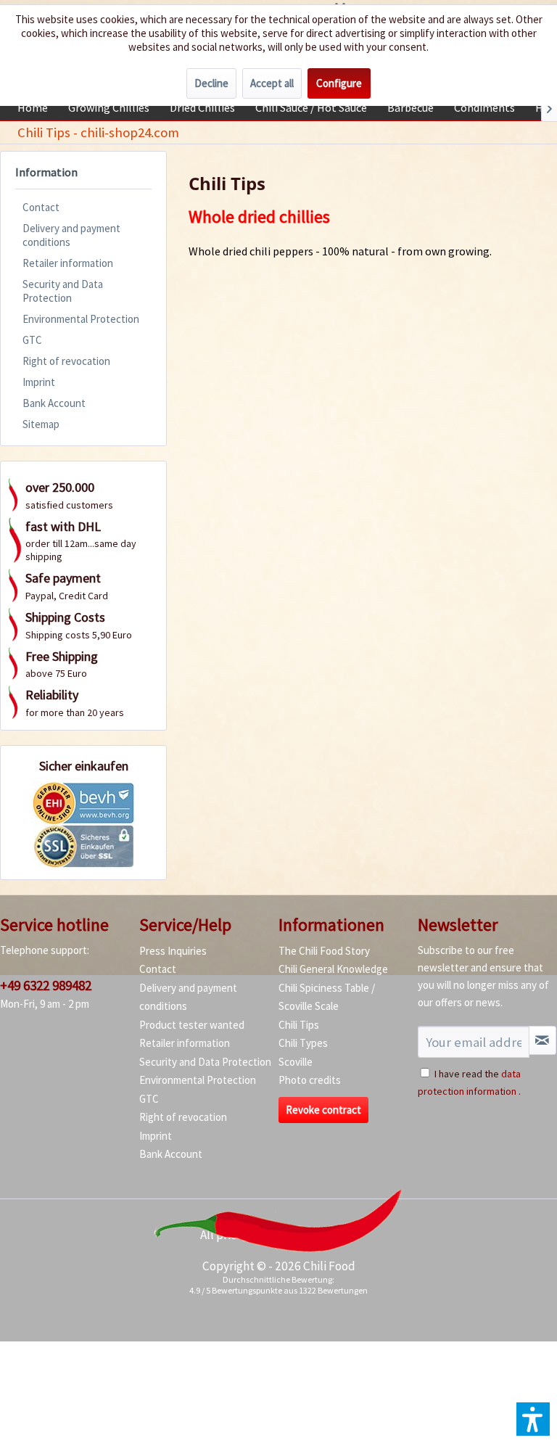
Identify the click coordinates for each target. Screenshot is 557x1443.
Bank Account (54, 403)
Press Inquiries (173, 951)
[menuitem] (32, 107)
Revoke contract (323, 1110)
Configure (339, 83)
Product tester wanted (191, 1025)
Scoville (295, 1062)
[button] (533, 1419)
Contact (40, 207)
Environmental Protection (80, 319)
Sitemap (40, 424)
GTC (32, 340)
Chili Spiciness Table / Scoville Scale (326, 997)
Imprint (38, 382)
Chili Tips (298, 1025)
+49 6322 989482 (45, 985)
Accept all (272, 83)
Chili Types (303, 1043)
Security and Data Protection (62, 291)
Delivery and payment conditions (71, 235)
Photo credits (309, 1080)
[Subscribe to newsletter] (542, 1040)
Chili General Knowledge (333, 969)
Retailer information (67, 263)
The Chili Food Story (324, 951)
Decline (211, 83)
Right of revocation (66, 361)
